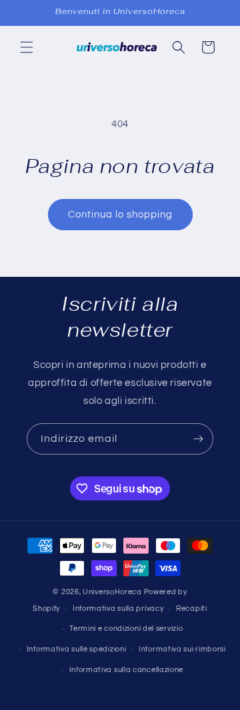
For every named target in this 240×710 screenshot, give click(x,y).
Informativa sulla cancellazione (126, 669)
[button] (26, 47)
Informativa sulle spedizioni (77, 649)
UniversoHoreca (112, 592)
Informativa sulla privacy (118, 608)
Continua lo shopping (120, 215)
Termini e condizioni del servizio (126, 628)
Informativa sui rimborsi (182, 649)
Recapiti (191, 608)
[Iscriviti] (198, 438)
